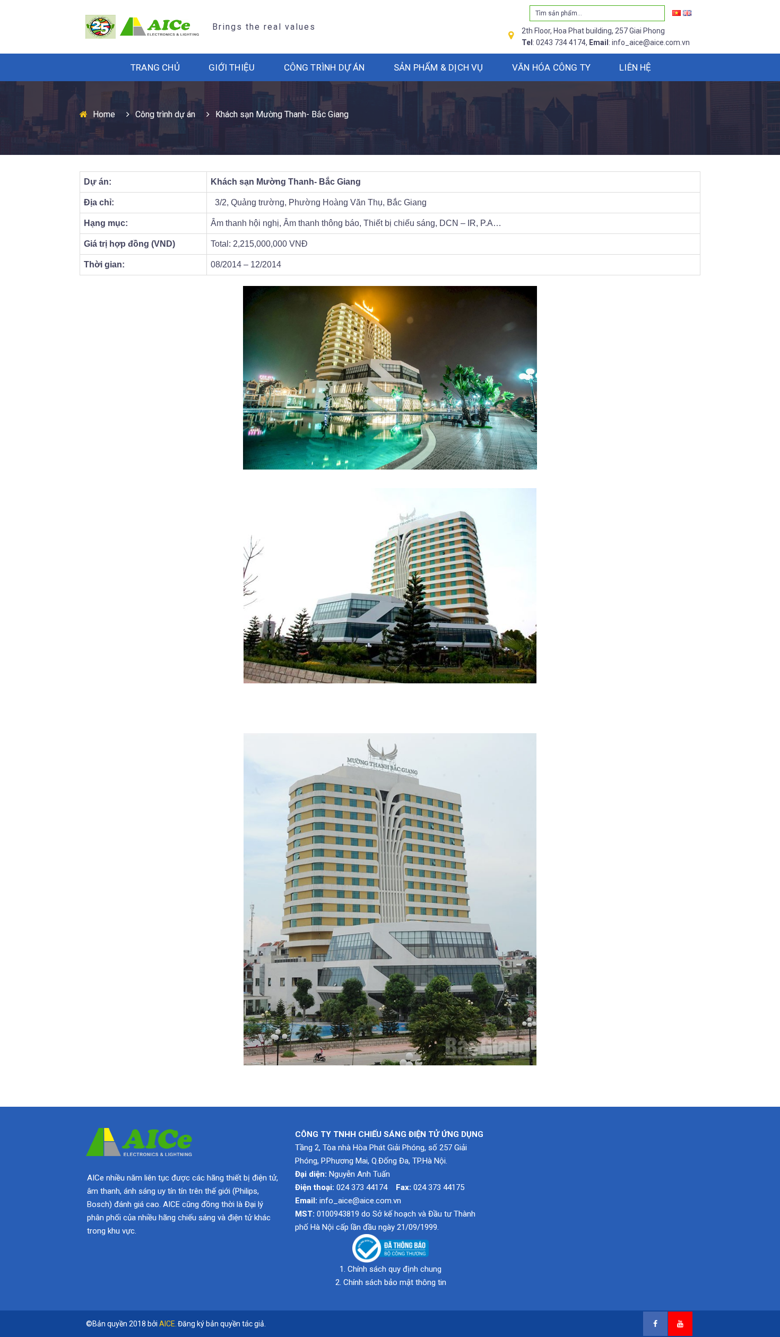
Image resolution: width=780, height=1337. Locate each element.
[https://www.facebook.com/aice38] (655, 1324)
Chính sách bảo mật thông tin (394, 1282)
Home (104, 114)
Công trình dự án (165, 114)
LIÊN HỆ (635, 67)
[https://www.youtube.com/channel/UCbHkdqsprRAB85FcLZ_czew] (680, 1324)
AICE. (168, 1323)
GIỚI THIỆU (232, 67)
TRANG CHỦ (155, 67)
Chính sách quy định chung (394, 1269)
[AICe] (140, 26)
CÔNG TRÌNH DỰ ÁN (324, 67)
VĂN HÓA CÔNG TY (551, 67)
